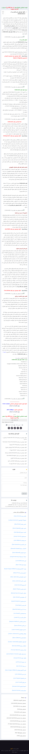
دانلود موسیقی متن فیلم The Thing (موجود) (18, 444)
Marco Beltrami (8, 28)
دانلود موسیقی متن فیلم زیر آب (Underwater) (17, 13)
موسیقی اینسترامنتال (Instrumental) (18, 703)
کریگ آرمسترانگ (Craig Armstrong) (18, 556)
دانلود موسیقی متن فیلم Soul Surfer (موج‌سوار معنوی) (16, 447)
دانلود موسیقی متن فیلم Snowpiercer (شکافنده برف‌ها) (16, 453)
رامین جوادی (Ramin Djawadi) (19, 528)
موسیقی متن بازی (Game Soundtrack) (18, 721)
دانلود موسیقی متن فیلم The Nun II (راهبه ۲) (18, 464)
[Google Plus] (18, 428)
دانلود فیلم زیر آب (24, 506)
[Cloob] (9, 428)
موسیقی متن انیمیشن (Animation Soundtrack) (16, 718)
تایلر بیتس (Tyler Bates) (20, 605)
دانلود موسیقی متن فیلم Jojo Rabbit (13, 229)
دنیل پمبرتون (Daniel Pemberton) (18, 601)
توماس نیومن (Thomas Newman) (18, 650)
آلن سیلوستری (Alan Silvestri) (19, 597)
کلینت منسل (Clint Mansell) (20, 532)
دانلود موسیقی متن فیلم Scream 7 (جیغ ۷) (18, 450)
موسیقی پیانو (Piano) (21, 709)
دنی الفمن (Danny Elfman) (20, 625)
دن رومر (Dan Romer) (21, 666)
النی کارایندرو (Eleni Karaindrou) (19, 544)
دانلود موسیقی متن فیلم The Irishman (12, 290)
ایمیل (26, 477)
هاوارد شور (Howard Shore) (20, 658)
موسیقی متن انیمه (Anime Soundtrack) (18, 715)
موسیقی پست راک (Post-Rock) (19, 706)
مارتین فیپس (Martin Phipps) (19, 589)
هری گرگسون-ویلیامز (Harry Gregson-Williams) (15, 670)
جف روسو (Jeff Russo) (21, 662)
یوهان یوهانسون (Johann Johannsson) (17, 634)
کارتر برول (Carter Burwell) (20, 585)
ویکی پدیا (17, 358)
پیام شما (25, 482)
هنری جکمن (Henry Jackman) (19, 581)
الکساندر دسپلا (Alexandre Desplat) (18, 548)
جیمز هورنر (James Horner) (20, 536)
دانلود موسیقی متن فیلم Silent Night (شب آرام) (17, 461)
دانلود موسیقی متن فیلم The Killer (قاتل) (19, 458)
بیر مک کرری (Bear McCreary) (19, 609)
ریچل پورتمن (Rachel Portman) (19, 690)
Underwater (25, 503)
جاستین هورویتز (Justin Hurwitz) (19, 629)
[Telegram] (15, 428)
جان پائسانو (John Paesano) (19, 678)
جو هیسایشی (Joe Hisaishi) (20, 613)
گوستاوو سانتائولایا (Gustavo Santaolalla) (17, 642)
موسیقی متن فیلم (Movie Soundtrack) (18, 727)
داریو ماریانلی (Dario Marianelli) (19, 552)
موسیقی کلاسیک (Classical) (20, 712)
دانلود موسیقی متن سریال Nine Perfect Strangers (17, 455)
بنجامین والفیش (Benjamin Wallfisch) (17, 621)
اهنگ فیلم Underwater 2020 (17, 503)
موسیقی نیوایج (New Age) (20, 733)
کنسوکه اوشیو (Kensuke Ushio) (19, 686)
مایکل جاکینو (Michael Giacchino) (18, 593)
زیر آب (6, 506)
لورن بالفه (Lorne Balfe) (21, 561)
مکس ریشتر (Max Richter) (20, 524)
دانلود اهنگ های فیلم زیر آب (22, 504)
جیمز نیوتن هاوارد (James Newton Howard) (16, 654)
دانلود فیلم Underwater (12, 504)
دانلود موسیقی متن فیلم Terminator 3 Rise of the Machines (15, 442)
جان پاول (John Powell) (20, 682)
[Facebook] (21, 428)
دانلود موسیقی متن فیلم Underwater (14, 506)
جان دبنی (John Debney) (20, 674)
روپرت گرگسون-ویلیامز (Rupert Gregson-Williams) (15, 569)
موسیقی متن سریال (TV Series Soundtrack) (17, 724)
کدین (11, 748)
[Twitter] (12, 428)
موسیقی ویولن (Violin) (21, 736)
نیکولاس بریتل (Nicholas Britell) (19, 646)
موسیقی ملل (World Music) (20, 730)
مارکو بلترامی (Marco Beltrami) (19, 638)
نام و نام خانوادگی (23, 472)
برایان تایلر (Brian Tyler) (21, 565)
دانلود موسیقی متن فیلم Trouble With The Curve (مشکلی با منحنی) (15, 438)
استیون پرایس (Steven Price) (19, 573)
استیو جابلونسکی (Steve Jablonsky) (18, 577)
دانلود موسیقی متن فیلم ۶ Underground (12, 136)
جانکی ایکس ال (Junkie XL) (20, 617)
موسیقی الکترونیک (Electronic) (20, 700)
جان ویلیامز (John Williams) (20, 540)
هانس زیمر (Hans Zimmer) (20, 516)
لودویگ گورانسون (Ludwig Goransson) (17, 520)
